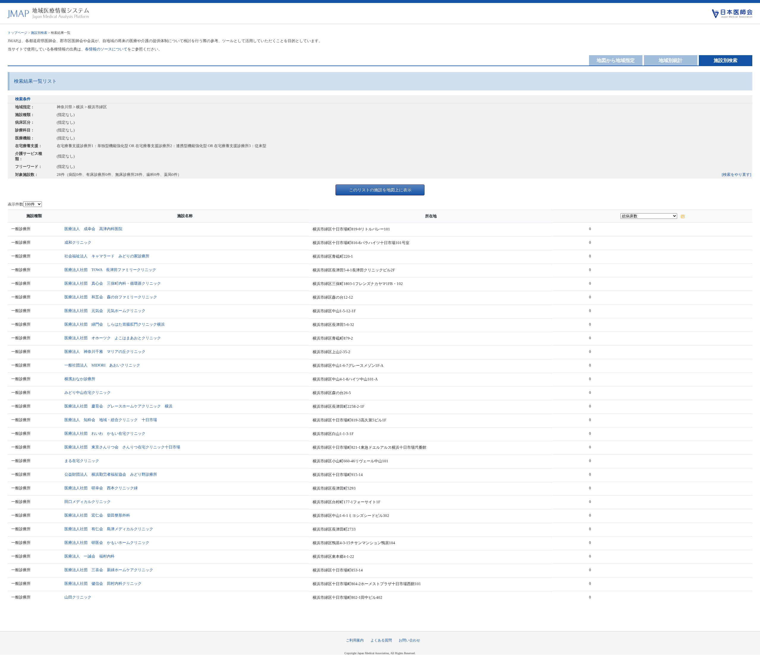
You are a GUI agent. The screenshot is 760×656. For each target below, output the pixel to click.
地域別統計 (671, 60)
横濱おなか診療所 (79, 379)
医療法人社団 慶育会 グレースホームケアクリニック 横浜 (118, 406)
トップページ (17, 32)
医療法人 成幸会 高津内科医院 (93, 229)
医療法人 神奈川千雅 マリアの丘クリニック (104, 351)
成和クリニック (77, 242)
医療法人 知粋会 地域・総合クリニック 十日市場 (110, 420)
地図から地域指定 (616, 60)
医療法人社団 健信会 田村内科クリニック (103, 583)
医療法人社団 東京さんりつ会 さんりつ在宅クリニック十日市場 (122, 447)
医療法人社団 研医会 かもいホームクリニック (106, 542)
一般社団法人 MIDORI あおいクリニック (102, 365)
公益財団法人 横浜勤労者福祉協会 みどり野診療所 (110, 474)
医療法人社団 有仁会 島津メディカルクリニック (108, 529)
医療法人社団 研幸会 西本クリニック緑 (101, 488)
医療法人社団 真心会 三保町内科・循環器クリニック (112, 283)
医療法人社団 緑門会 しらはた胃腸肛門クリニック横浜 (114, 324)
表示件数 (15, 204)
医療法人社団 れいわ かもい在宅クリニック (104, 433)
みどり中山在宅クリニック (87, 392)
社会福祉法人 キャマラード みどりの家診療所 (106, 256)
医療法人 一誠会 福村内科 (89, 556)
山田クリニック (77, 597)
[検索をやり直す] (736, 174)
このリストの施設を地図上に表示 (380, 189)
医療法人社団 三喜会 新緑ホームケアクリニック (108, 570)
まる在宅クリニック (81, 460)
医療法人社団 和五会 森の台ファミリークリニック (110, 297)
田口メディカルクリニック (87, 501)
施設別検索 (39, 32)
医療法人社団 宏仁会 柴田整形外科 (97, 515)
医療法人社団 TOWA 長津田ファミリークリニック (110, 270)
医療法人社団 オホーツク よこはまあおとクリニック (112, 338)
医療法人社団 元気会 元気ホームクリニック (104, 310)
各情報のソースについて (106, 49)
